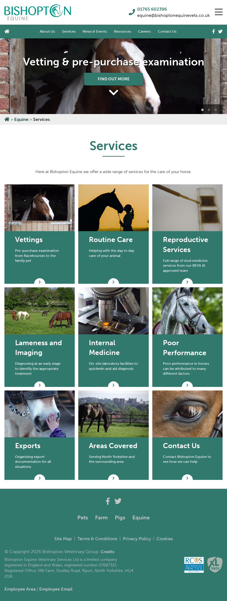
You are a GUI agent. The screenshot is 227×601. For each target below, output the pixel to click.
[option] (113, 76)
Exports (27, 445)
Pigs (120, 517)
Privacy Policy (137, 538)
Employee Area (20, 589)
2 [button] (209, 110)
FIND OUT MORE (113, 79)
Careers (144, 31)
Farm (101, 517)
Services (69, 31)
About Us (47, 31)
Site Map (63, 538)
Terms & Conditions (97, 538)
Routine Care (111, 239)
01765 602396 (152, 9)
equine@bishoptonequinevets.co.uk (170, 15)
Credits (107, 551)
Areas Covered (113, 445)
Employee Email (55, 589)
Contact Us (167, 31)
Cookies (165, 538)
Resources (122, 31)
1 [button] (202, 110)
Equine (21, 119)
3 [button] (215, 110)
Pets (82, 517)
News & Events (95, 31)
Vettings (29, 239)
